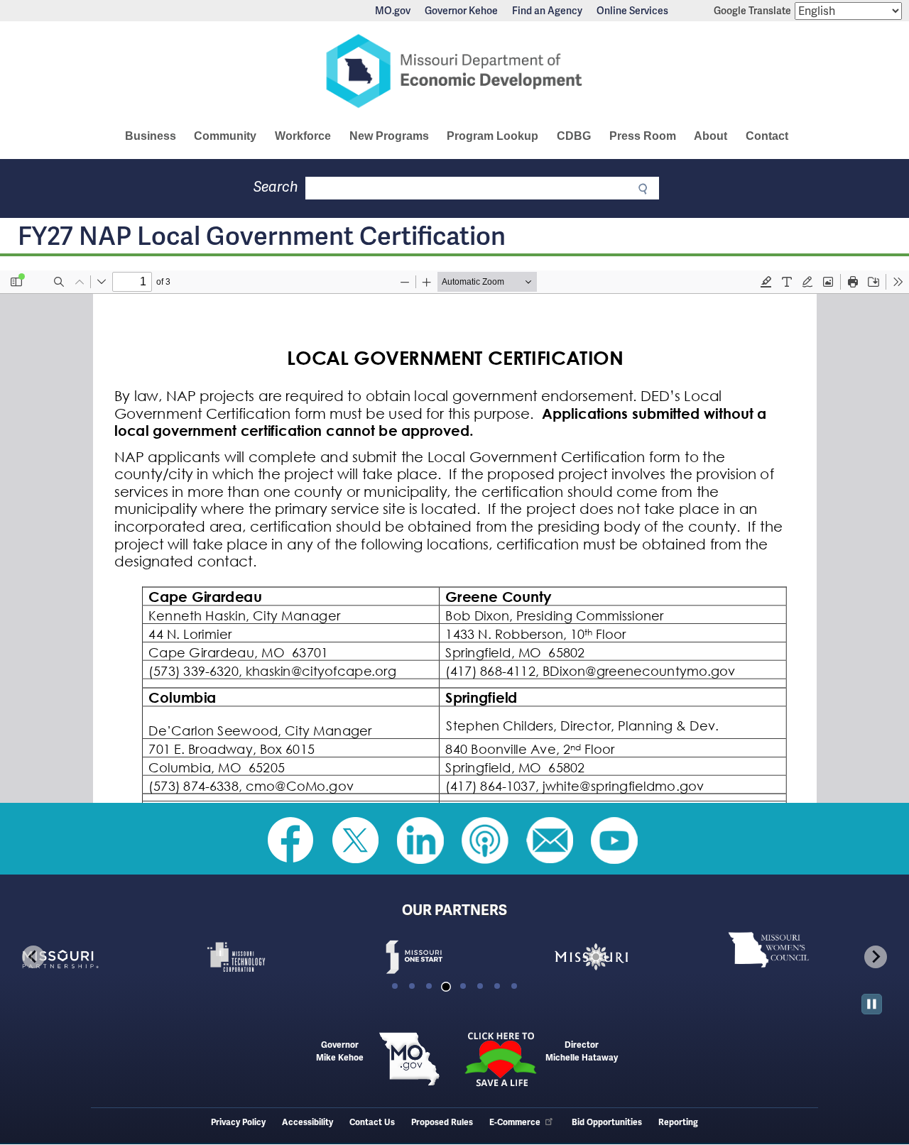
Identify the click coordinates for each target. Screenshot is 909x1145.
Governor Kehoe (461, 10)
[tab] (395, 986)
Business (150, 136)
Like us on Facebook (291, 840)
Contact (767, 136)
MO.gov (392, 10)
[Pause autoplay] (871, 1004)
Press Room (642, 136)
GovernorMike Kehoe (340, 1051)
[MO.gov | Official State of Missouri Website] (409, 1059)
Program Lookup (492, 136)
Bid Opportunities (607, 1122)
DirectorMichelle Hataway (581, 1051)
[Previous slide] (33, 957)
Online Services (632, 10)
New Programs (389, 136)
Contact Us (372, 1122)
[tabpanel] (99, 956)
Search (276, 187)
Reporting (678, 1122)
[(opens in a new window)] (99, 956)
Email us (549, 840)
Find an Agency (547, 10)
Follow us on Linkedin (420, 840)
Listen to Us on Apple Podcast (485, 840)
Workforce (303, 136)
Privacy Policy (238, 1122)
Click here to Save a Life (499, 1059)
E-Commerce (514, 1122)
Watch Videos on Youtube (614, 840)
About (710, 136)
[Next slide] (875, 957)
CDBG (574, 136)
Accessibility (307, 1122)
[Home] (454, 71)
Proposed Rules (442, 1122)
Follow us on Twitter (355, 840)
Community (225, 136)
